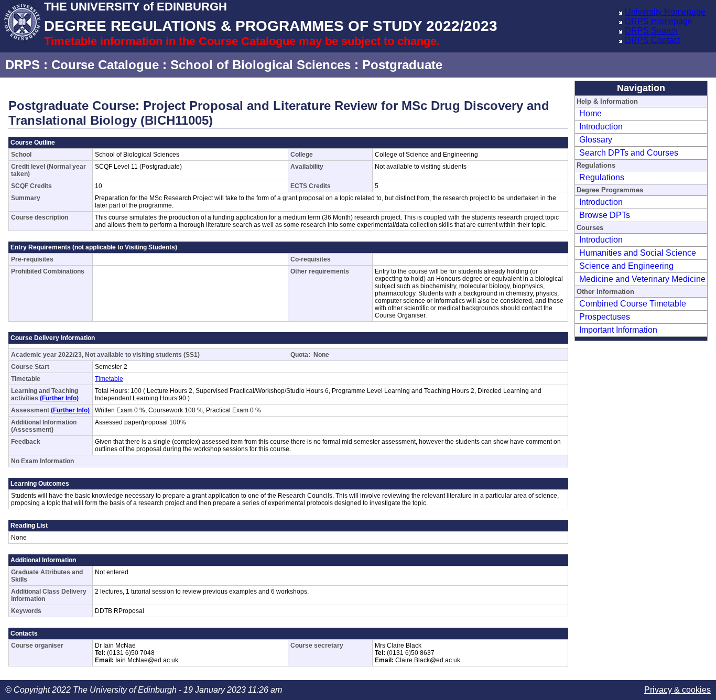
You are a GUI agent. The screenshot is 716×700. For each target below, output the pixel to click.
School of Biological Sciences (260, 65)
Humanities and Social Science (637, 252)
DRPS (22, 65)
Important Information (618, 329)
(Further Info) (59, 398)
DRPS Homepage (658, 21)
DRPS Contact (652, 40)
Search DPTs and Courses (628, 152)
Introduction (601, 126)
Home (590, 113)
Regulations (601, 177)
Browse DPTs (604, 215)
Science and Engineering (626, 265)
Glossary (595, 139)
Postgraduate (402, 65)
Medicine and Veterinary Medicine (642, 279)
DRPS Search (651, 30)
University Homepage (665, 11)
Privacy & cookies (677, 689)
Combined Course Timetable (632, 303)
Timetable (109, 378)
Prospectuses (604, 316)
